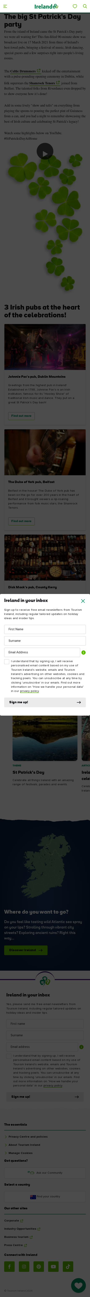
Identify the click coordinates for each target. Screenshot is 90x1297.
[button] (83, 601)
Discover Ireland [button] (22, 950)
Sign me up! (18, 702)
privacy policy (29, 691)
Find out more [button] (21, 416)
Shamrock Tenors (42, 83)
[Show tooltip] (83, 652)
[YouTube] (53, 1266)
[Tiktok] (68, 1266)
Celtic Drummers (23, 71)
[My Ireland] (75, 6)
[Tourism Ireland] (46, 6)
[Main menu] (5, 6)
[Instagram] (24, 1266)
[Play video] (45, 151)
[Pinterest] (38, 1266)
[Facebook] (9, 1266)
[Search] (85, 6)
